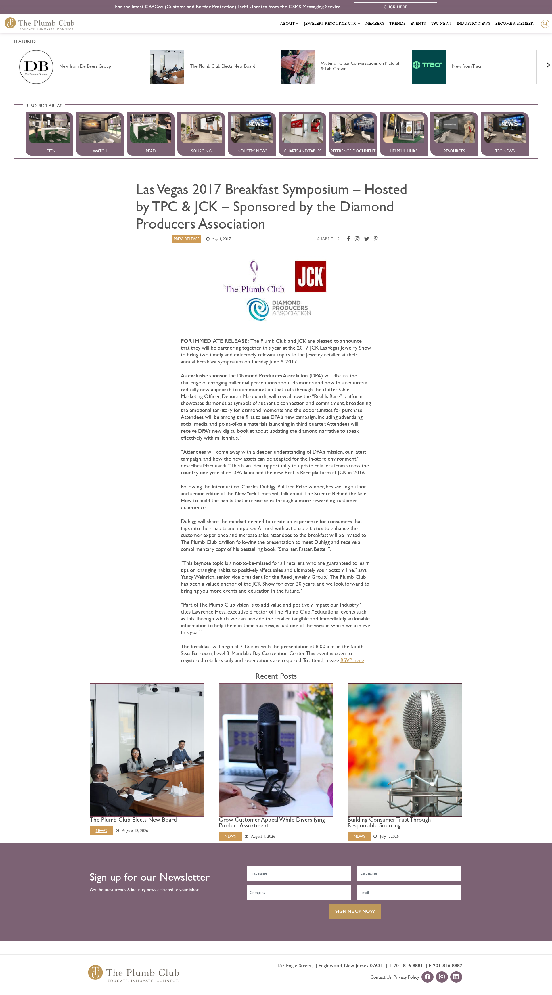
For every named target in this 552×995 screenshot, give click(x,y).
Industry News (473, 23)
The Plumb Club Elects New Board (133, 820)
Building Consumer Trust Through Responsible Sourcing (389, 822)
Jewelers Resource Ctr (330, 23)
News (101, 830)
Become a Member (514, 23)
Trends (397, 23)
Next (541, 63)
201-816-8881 (408, 965)
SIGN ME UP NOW (355, 911)
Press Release (186, 239)
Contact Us (380, 977)
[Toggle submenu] (297, 23)
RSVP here (352, 660)
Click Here (395, 7)
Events (418, 23)
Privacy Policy (406, 977)
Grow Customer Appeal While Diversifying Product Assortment (272, 822)
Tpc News (441, 23)
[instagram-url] (442, 977)
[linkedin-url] (456, 977)
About (287, 23)
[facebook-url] (427, 977)
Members (374, 23)
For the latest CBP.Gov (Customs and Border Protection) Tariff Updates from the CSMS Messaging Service (228, 6)
